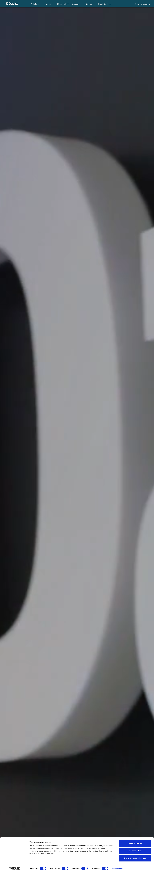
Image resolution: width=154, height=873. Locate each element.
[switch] (65, 868)
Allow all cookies (135, 843)
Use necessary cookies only (135, 858)
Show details (117, 868)
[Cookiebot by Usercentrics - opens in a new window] (14, 868)
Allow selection (135, 851)
